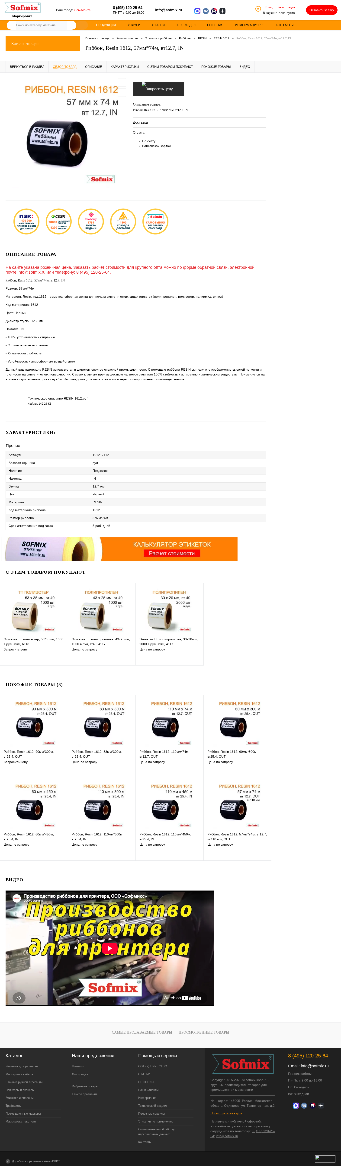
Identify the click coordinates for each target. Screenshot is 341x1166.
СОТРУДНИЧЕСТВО (152, 1066)
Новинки (78, 1066)
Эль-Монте (82, 10)
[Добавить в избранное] (122, 82)
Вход (269, 7)
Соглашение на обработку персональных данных (156, 1132)
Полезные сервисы (151, 1113)
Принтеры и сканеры (20, 1090)
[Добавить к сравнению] (122, 92)
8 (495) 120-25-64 (93, 272)
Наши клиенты (148, 1090)
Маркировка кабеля (19, 1074)
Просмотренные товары (204, 1032)
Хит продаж (80, 1074)
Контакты (144, 1142)
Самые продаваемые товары (142, 1032)
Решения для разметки (22, 1066)
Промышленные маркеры (23, 1113)
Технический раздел (152, 1105)
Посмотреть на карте (226, 1113)
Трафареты (13, 1105)
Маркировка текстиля (21, 1121)
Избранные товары (85, 1086)
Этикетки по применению (155, 1121)
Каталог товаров (26, 43)
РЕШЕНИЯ (146, 1082)
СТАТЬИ (144, 1074)
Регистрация (286, 7)
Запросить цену (158, 89)
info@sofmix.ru (168, 10)
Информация (147, 1098)
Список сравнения (84, 1094)
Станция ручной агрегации (24, 1082)
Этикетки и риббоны (19, 1098)
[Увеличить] (66, 133)
